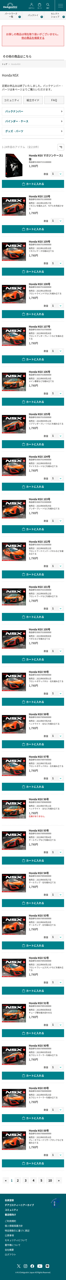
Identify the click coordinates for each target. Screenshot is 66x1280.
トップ (4, 64)
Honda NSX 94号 (39, 873)
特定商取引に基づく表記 (17, 1230)
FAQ (54, 100)
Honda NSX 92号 (39, 958)
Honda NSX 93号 (39, 915)
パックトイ (33, 15)
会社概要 (9, 1249)
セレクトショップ (55, 15)
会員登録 (9, 1200)
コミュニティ (11, 100)
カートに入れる (35, 184)
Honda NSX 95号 (39, 830)
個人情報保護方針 (14, 1225)
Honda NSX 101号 (39, 587)
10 (50, 1180)
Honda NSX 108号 (39, 284)
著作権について (13, 1244)
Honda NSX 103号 (39, 499)
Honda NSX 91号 (39, 1003)
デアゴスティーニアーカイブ (19, 1205)
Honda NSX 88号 (39, 1130)
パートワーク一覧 (11, 15)
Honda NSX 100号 (39, 629)
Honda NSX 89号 (39, 1088)
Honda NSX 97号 (39, 756)
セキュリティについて (16, 1240)
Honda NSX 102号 (39, 541)
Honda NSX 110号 (39, 196)
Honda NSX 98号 (39, 714)
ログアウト (10, 1254)
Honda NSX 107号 (39, 326)
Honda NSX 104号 (39, 456)
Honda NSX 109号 (39, 241)
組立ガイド (33, 100)
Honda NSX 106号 (39, 372)
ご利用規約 (10, 1220)
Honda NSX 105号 (39, 414)
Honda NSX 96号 (39, 799)
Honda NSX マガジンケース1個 (46, 157)
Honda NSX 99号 (39, 672)
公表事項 (9, 1235)
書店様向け (10, 1214)
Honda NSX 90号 (39, 1045)
